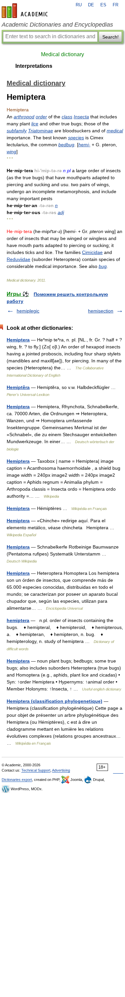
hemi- (84, 144)
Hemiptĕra (18, 387)
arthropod (24, 116)
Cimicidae (92, 252)
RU (79, 5)
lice (34, 123)
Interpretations (33, 66)
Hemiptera (18, 339)
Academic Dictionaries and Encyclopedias (57, 24)
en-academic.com (26, 10)
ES (103, 5)
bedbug (66, 144)
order (41, 116)
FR (115, 5)
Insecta (81, 116)
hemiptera (18, 620)
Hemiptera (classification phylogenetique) (54, 701)
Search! (110, 37)
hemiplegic (28, 310)
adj (61, 212)
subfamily (17, 130)
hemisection (100, 310)
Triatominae (40, 130)
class (67, 116)
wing (11, 151)
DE (91, 5)
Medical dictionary (62, 54)
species (76, 137)
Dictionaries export (17, 780)
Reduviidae (18, 259)
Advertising (61, 770)
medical (115, 130)
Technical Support (35, 770)
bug (103, 266)
